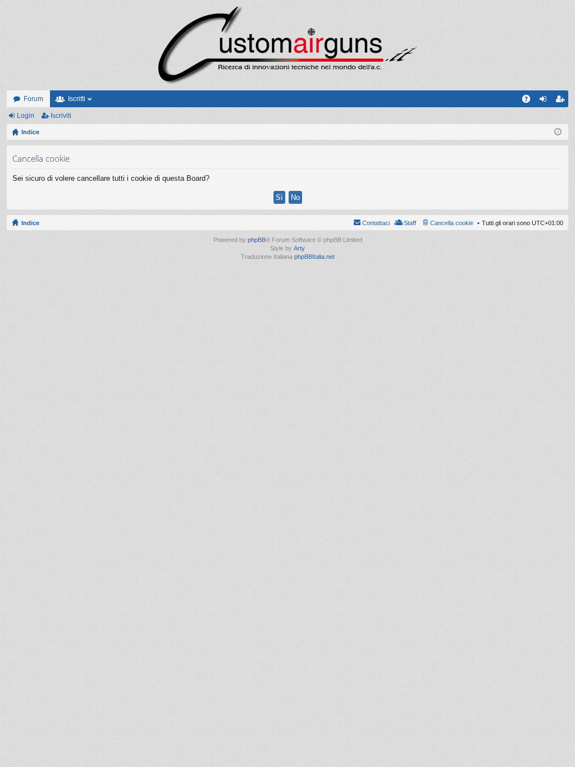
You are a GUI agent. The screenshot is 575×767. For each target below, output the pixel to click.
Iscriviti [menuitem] (562, 101)
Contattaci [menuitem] (376, 223)
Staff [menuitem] (410, 223)
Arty (299, 248)
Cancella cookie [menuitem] (451, 223)
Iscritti (76, 99)
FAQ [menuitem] (530, 101)
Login (25, 116)
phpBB (257, 239)
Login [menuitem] (545, 101)
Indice (30, 223)
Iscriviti (61, 116)
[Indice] (287, 45)
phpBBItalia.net (314, 256)
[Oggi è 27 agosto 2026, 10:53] (558, 132)
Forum (33, 99)
